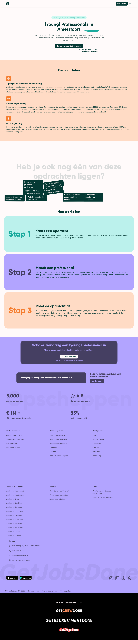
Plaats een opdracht (57, 435)
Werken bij (97, 456)
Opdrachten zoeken (14, 435)
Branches (53, 448)
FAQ (94, 435)
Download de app (13, 448)
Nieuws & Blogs (98, 439)
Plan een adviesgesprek (59, 456)
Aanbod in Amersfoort (15, 491)
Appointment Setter (57, 499)
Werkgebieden (11, 444)
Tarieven (53, 452)
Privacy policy (33, 591)
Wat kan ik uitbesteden (58, 444)
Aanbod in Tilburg (13, 531)
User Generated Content (59, 491)
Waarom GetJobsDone (15, 439)
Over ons (96, 452)
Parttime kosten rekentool (103, 497)
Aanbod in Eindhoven (14, 511)
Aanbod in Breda (12, 499)
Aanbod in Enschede (14, 515)
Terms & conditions (49, 591)
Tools (95, 486)
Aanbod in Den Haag (14, 503)
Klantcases (97, 444)
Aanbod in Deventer (14, 507)
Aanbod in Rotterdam (14, 527)
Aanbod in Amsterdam (15, 495)
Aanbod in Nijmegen (14, 523)
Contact (96, 448)
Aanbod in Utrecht (13, 535)
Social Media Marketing (59, 495)
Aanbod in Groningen (14, 519)
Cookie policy (65, 591)
